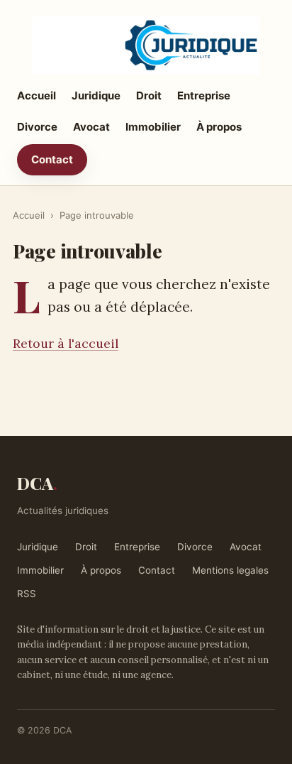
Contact (52, 159)
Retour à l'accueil (65, 343)
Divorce (37, 126)
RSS (26, 593)
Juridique (96, 95)
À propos (219, 126)
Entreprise (203, 95)
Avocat (91, 126)
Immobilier (153, 126)
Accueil (36, 95)
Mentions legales (230, 570)
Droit (149, 95)
